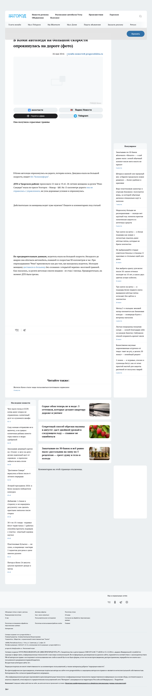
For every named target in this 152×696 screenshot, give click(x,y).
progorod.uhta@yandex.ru (14, 648)
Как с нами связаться (42, 615)
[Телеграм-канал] (81, 116)
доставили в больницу (34, 267)
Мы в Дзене (72, 25)
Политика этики (70, 612)
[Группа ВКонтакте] (35, 110)
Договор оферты (40, 612)
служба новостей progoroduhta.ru (85, 53)
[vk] (17, 330)
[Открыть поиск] (140, 16)
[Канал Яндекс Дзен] (35, 116)
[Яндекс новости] (81, 110)
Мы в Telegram (34, 25)
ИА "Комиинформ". (39, 176)
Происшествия (96, 14)
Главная (67, 623)
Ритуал (133, 25)
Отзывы (67, 615)
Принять (135, 34)
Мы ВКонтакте (54, 25)
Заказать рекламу (115, 25)
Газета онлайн (15, 25)
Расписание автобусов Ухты (68, 14)
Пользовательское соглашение (45, 618)
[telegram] (25, 330)
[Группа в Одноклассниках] (115, 602)
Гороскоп (114, 14)
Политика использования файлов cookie (48, 623)
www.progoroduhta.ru (24, 634)
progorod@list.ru (55, 645)
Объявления (38, 18)
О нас (7, 618)
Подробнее (119, 680)
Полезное (54, 18)
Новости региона (40, 14)
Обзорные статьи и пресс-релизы (16, 612)
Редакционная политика (13, 615)
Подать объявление (92, 25)
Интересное (9, 628)
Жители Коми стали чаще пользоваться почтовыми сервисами (41, 388)
